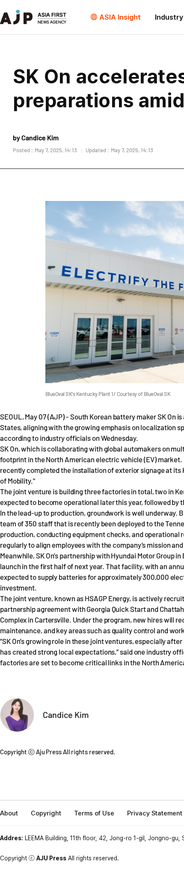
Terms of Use (94, 813)
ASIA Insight (120, 17)
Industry (169, 17)
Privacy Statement (154, 813)
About (9, 813)
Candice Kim (66, 714)
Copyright (46, 813)
